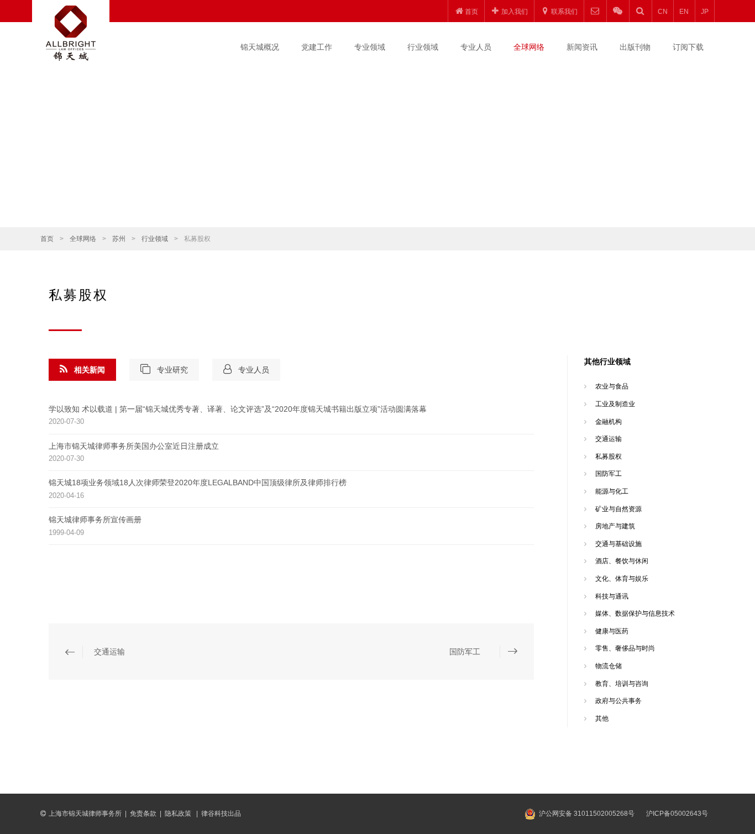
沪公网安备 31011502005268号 (587, 813)
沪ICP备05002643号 (677, 813)
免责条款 (143, 813)
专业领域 (369, 47)
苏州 (118, 239)
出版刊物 (635, 47)
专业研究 (172, 369)
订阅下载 (688, 47)
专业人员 (475, 47)
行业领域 (422, 47)
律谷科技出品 (221, 813)
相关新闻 (89, 369)
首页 (47, 239)
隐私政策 (179, 813)
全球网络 (528, 47)
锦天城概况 (259, 47)
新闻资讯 (582, 47)
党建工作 (316, 47)
